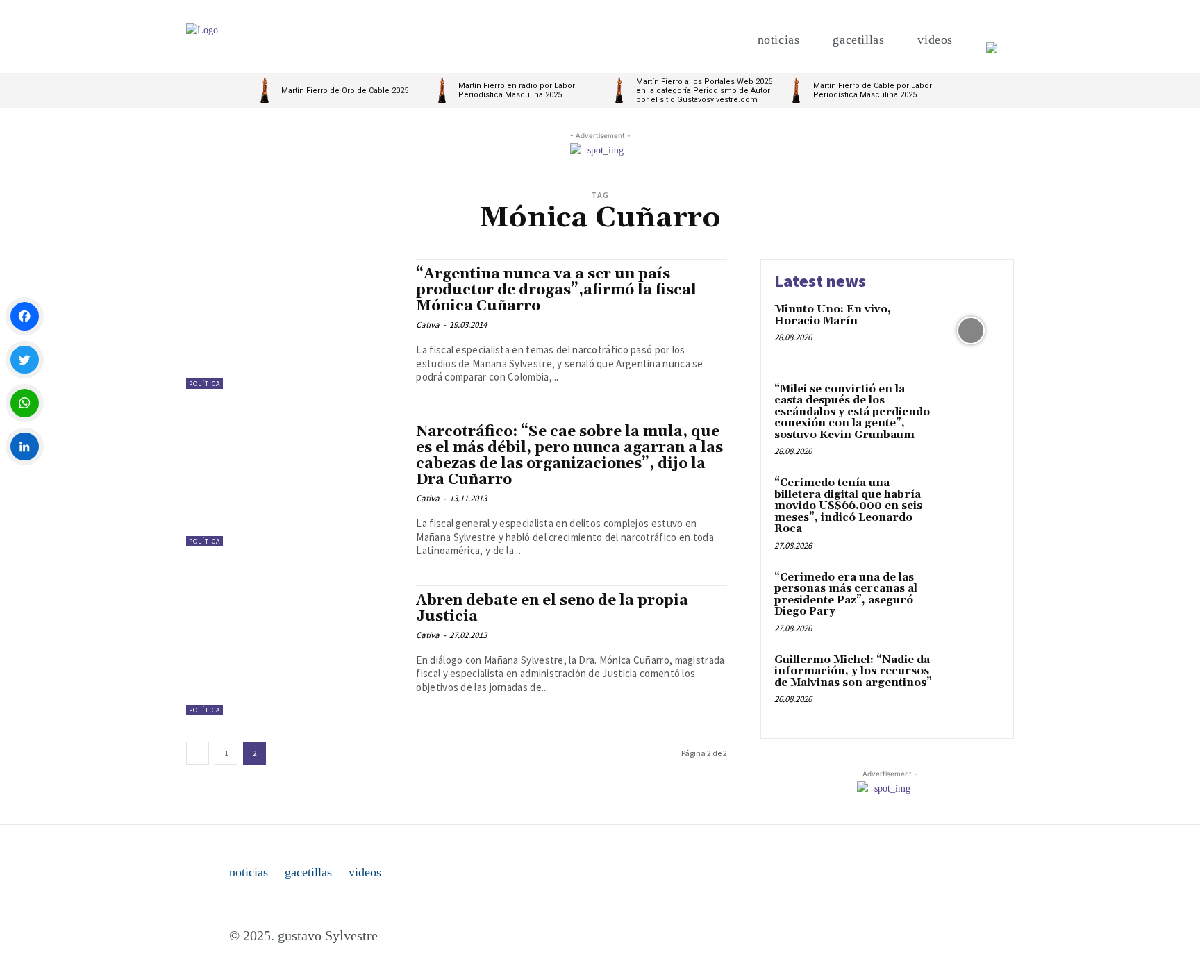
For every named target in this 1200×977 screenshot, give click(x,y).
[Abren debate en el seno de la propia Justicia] (294, 650)
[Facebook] (25, 316)
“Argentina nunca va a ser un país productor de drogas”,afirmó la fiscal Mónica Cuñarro (556, 290)
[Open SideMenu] (991, 40)
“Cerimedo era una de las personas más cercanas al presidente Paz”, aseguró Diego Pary (845, 595)
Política (204, 383)
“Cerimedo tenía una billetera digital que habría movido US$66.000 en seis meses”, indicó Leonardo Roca (848, 505)
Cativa (428, 325)
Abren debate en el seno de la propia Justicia (552, 609)
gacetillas (308, 872)
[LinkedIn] (25, 447)
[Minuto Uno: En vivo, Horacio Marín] (970, 330)
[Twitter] (25, 360)
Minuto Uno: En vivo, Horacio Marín (832, 315)
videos (365, 872)
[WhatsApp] (25, 403)
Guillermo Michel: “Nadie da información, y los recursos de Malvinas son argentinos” (853, 671)
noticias (248, 872)
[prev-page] (197, 753)
